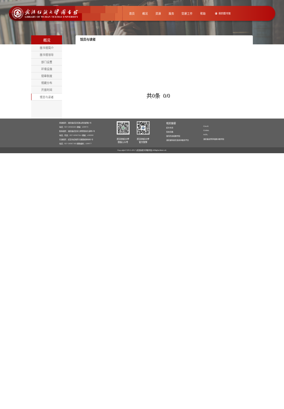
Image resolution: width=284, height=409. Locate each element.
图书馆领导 (47, 54)
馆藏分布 (46, 83)
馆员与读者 (47, 97)
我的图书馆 (225, 13)
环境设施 (46, 69)
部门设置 (46, 62)
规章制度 (46, 76)
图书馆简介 (47, 48)
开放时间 (46, 90)
